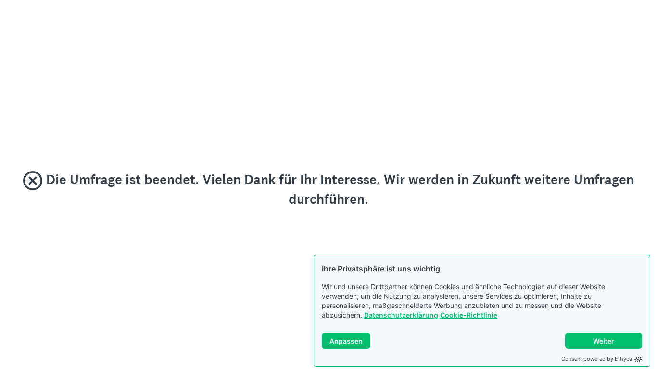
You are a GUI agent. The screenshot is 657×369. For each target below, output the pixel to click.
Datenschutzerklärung (401, 315)
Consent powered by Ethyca (596, 359)
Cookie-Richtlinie (468, 315)
